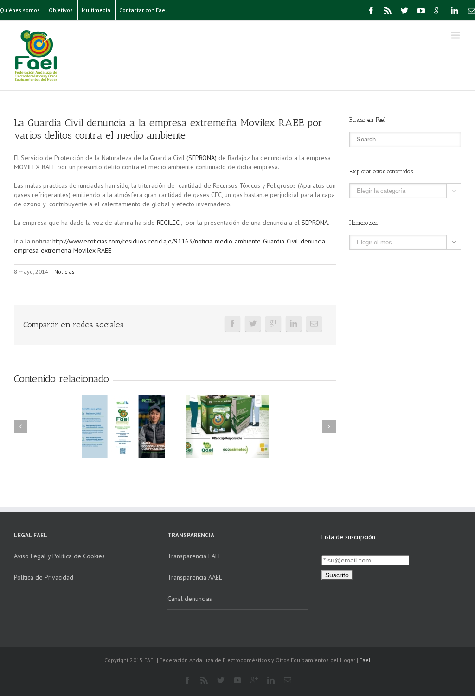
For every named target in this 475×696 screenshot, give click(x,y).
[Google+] (438, 10)
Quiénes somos (20, 9)
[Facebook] (371, 10)
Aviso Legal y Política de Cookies (59, 556)
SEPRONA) (202, 157)
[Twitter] (404, 10)
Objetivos (61, 9)
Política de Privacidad (43, 577)
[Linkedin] (454, 10)
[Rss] (388, 10)
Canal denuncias (189, 598)
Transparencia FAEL (194, 556)
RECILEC (169, 222)
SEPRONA (315, 222)
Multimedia (96, 9)
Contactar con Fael (143, 9)
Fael (365, 660)
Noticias (64, 271)
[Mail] (471, 10)
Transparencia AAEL (194, 577)
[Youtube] (421, 10)
